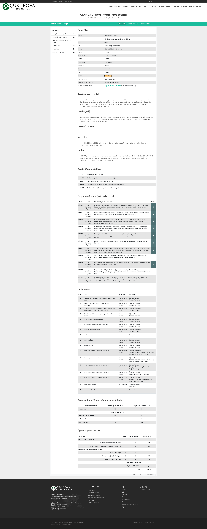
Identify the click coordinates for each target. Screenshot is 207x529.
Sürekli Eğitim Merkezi (94, 495)
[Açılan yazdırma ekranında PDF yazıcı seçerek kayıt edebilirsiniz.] (154, 23)
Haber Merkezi (92, 500)
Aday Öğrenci (68, 1)
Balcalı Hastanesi (92, 490)
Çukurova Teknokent (93, 502)
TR (151, 1)
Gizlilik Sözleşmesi (66, 524)
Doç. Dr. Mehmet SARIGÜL (112, 86)
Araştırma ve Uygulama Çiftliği (96, 497)
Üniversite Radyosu (93, 492)
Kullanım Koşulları (55, 524)
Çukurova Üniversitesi (57, 1)
